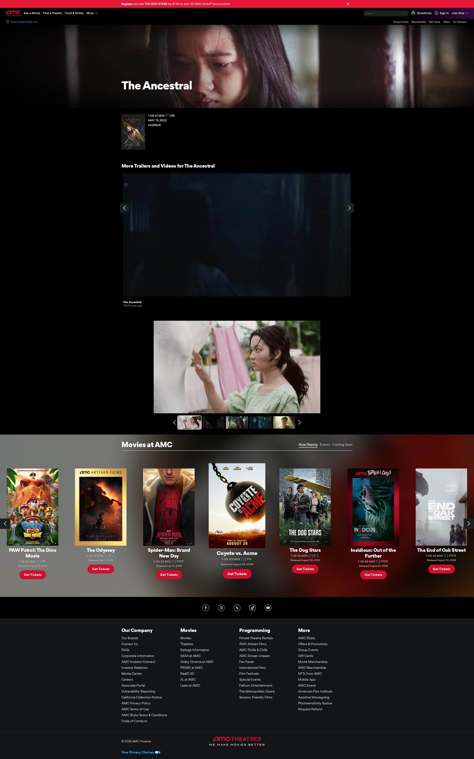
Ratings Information (194, 650)
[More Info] (167, 115)
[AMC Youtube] (268, 608)
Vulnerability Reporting (138, 691)
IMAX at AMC (190, 656)
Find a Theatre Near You (24, 21)
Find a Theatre (52, 13)
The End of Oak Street (441, 550)
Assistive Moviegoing (313, 697)
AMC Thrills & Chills (253, 650)
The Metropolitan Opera (257, 691)
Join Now (458, 13)
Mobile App (307, 679)
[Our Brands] (237, 741)
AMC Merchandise (312, 668)
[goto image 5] (284, 422)
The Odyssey (101, 550)
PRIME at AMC (191, 668)
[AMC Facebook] (206, 608)
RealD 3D (187, 673)
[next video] (349, 207)
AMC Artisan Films (252, 644)
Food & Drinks (74, 13)
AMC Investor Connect (138, 662)
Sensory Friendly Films (255, 697)
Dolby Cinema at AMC (196, 662)
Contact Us (129, 644)
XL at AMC (188, 679)
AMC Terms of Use (135, 709)
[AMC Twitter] (237, 608)
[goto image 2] (213, 422)
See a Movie (32, 13)
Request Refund (310, 709)
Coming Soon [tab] (342, 444)
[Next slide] (469, 523)
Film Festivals (249, 673)
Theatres (186, 644)
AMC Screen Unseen (254, 656)
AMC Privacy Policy (136, 703)
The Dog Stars (305, 550)
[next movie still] (299, 422)
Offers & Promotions (313, 644)
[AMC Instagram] (221, 608)
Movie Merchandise (313, 662)
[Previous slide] (5, 523)
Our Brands (129, 638)
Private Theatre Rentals (256, 638)
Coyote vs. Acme (237, 553)
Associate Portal (133, 685)
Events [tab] (325, 444)
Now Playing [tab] (308, 444)
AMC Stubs (306, 638)
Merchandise (418, 21)
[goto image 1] (190, 422)
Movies (185, 638)
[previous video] (124, 207)
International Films (252, 668)
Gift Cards (434, 21)
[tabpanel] (237, 524)
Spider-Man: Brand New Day (169, 553)
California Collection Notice (141, 697)
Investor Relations (134, 668)
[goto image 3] (237, 422)
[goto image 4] (261, 422)
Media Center (131, 673)
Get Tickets (32, 574)
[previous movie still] (174, 422)
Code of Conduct (134, 721)
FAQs (125, 650)
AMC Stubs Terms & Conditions (144, 715)
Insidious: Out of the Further (373, 553)
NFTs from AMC (310, 673)
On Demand (460, 21)
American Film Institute (315, 691)
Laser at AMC (190, 685)
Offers (446, 21)
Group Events (400, 21)
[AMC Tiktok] (252, 608)
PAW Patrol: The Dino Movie (32, 553)
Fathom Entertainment (255, 685)
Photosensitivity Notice (315, 703)
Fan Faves (246, 662)
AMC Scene (307, 685)
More (90, 13)
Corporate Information (137, 656)
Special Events (250, 679)
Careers (127, 679)
